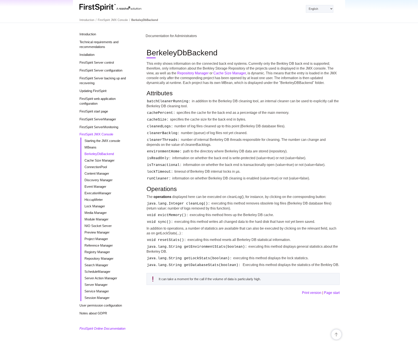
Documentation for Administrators (171, 36)
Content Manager (96, 173)
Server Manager (96, 284)
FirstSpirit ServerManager (97, 119)
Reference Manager (98, 245)
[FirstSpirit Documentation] (119, 7)
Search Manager (96, 265)
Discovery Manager (98, 180)
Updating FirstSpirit (92, 91)
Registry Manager (97, 252)
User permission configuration (100, 305)
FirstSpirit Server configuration (100, 70)
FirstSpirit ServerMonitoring (98, 127)
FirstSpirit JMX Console (96, 134)
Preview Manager (97, 232)
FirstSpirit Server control (96, 62)
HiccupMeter (93, 199)
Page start (332, 293)
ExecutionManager (97, 193)
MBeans (90, 147)
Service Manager (96, 291)
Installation (86, 54)
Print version (311, 293)
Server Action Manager (100, 278)
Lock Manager (94, 206)
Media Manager (95, 213)
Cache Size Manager (99, 160)
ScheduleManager (97, 271)
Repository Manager (98, 258)
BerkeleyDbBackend (99, 154)
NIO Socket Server (98, 226)
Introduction (87, 34)
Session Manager (97, 298)
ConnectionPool (95, 167)
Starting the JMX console (102, 141)
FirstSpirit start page (93, 111)
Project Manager (96, 239)
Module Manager (96, 219)
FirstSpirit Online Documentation (102, 328)
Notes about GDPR (93, 313)
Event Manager (95, 186)
